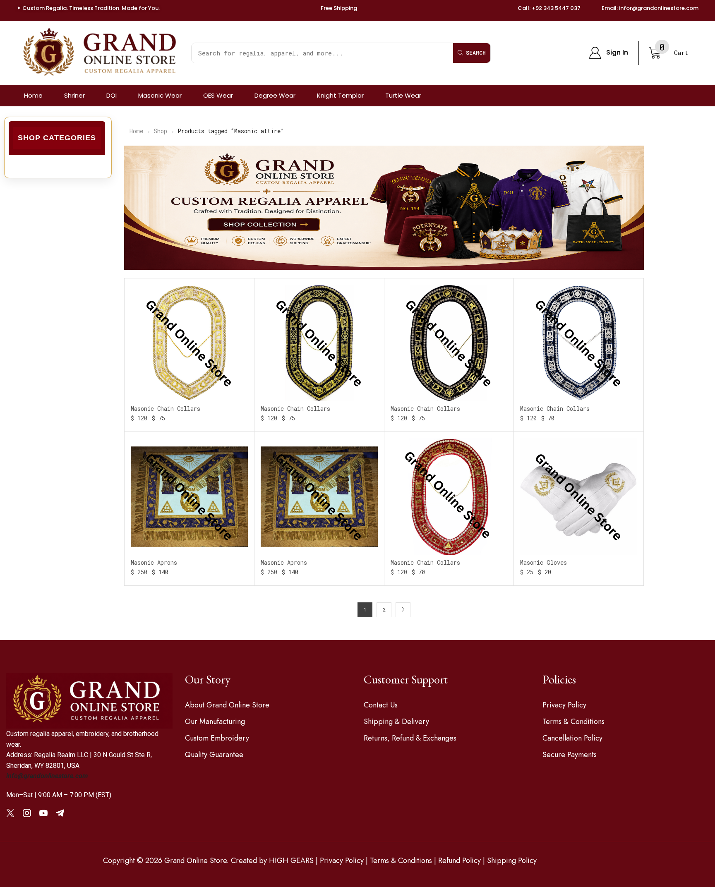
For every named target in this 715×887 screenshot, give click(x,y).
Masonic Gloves (543, 562)
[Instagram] (27, 813)
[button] (608, 53)
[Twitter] (10, 813)
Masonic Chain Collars (165, 408)
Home (136, 131)
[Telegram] (60, 813)
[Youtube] (43, 813)
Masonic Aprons (154, 562)
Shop (160, 131)
